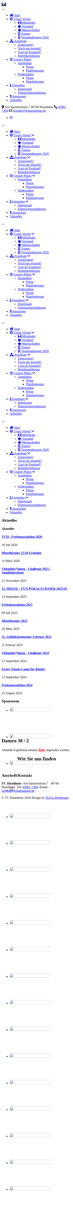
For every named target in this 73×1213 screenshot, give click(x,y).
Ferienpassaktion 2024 (17, 685)
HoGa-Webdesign (57, 797)
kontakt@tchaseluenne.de (29, 110)
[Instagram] (11, 117)
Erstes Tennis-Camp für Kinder (23, 669)
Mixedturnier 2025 (14, 621)
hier (42, 750)
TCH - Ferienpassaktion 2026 (22, 536)
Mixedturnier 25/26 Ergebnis (21, 553)
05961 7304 (30, 787)
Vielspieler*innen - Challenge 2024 (25, 653)
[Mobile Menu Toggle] (3, 9)
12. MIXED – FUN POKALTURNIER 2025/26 (34, 588)
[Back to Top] (4, 4)
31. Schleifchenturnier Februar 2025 (27, 637)
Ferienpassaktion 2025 (17, 604)
